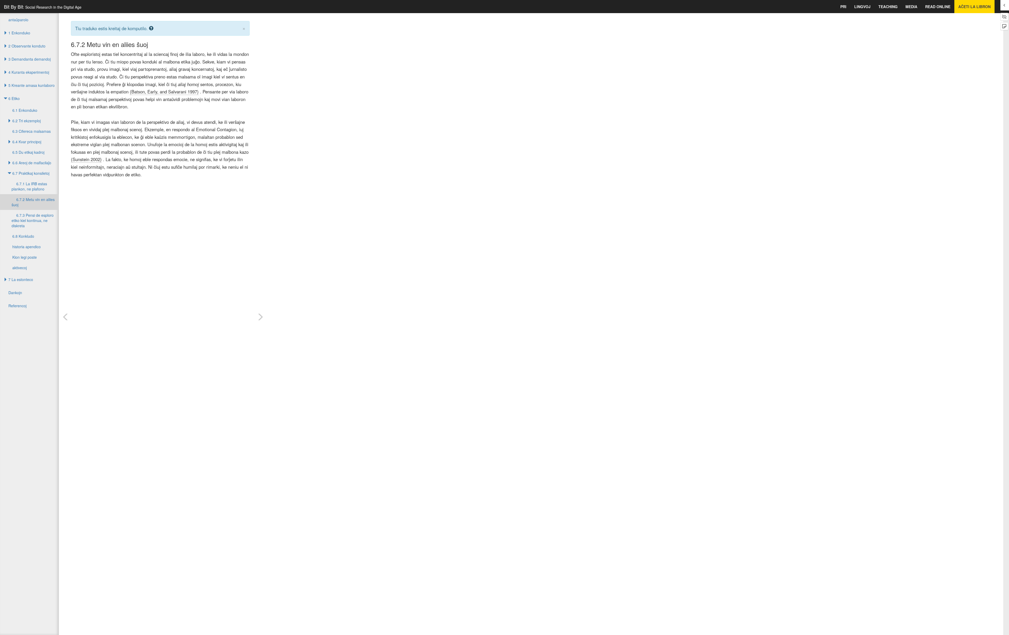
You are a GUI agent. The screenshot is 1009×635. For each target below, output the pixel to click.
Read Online (937, 6)
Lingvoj (862, 6)
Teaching (888, 6)
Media (911, 6)
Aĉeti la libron (974, 6)
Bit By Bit (42, 6)
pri (843, 6)
